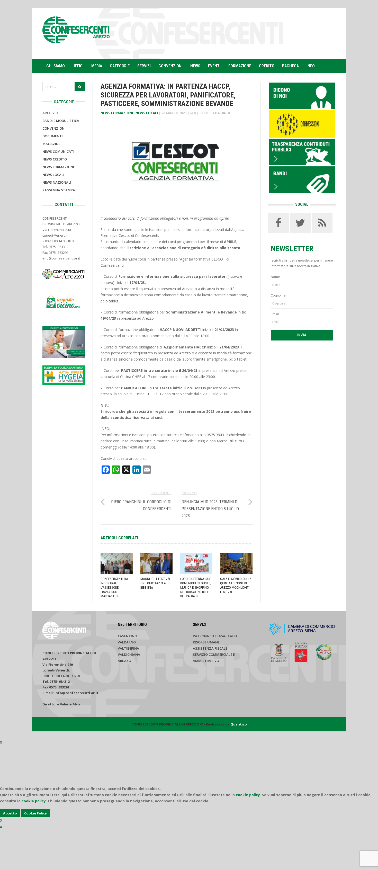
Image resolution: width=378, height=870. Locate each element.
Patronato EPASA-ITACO (215, 636)
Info (311, 66)
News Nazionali (56, 182)
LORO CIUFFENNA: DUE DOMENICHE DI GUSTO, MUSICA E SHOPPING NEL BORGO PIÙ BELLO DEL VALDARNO (195, 587)
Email (275, 314)
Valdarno (127, 642)
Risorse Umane (206, 642)
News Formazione (117, 113)
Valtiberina (128, 648)
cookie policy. (34, 801)
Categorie (120, 66)
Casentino (127, 636)
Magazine (51, 143)
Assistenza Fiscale (210, 648)
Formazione (239, 66)
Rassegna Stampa (58, 190)
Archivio (50, 113)
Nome (275, 277)
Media (96, 66)
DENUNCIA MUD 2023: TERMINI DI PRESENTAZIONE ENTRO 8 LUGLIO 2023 (210, 508)
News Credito (54, 159)
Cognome (278, 295)
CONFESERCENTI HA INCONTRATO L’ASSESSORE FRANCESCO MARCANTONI (114, 587)
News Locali (147, 113)
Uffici (78, 66)
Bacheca (290, 66)
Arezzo (124, 660)
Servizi (144, 66)
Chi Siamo (55, 66)
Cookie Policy (35, 813)
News (195, 66)
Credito (266, 66)
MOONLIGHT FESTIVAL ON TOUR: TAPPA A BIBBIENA (155, 583)
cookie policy (248, 794)
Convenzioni (170, 66)
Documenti (52, 136)
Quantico (238, 724)
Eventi (214, 66)
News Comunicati (58, 151)
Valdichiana (129, 654)
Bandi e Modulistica (60, 120)
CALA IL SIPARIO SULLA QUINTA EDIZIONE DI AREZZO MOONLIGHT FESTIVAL (235, 585)
